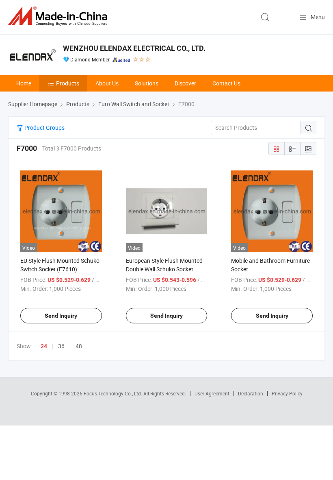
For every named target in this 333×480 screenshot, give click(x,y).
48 (79, 346)
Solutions (146, 83)
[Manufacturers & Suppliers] (59, 16)
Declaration (250, 393)
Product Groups (44, 127)
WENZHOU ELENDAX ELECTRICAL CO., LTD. (134, 48)
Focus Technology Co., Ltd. (113, 393)
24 (44, 346)
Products (67, 83)
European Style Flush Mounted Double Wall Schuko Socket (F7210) (164, 269)
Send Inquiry (61, 315)
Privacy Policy (287, 393)
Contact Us (226, 83)
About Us (107, 83)
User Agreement (212, 393)
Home (23, 83)
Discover (185, 83)
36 (61, 346)
